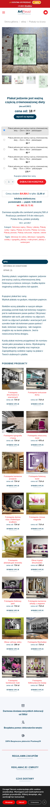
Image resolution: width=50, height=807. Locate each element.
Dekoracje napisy (18, 227)
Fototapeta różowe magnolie (37, 518)
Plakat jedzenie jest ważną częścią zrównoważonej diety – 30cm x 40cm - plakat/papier (27, 148)
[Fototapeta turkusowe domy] (37, 379)
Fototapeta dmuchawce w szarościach (13, 395)
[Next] (43, 50)
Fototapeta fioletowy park (12, 602)
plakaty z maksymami (29, 240)
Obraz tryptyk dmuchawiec (37, 561)
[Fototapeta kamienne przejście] (13, 463)
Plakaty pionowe (10, 233)
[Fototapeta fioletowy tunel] (37, 463)
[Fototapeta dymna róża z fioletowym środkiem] (13, 503)
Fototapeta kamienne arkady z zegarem (37, 602)
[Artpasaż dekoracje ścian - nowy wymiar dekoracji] (24, 12)
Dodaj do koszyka (31, 182)
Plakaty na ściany (37, 22)
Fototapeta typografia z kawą (13, 437)
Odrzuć (21, 802)
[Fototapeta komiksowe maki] (13, 667)
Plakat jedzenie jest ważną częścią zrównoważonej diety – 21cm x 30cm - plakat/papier (27, 139)
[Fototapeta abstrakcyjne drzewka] (13, 547)
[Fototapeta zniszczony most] (37, 422)
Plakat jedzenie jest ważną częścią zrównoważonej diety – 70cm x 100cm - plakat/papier (27, 167)
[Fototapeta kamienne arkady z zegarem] (37, 587)
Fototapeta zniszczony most (37, 437)
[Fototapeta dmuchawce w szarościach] (13, 379)
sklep (23, 22)
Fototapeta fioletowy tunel (37, 477)
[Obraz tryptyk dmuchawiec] (37, 547)
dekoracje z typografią (36, 237)
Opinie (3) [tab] (7, 270)
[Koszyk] (45, 12)
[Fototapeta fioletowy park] (13, 587)
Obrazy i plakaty (32, 227)
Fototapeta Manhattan (37, 642)
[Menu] (3, 12)
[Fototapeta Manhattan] (37, 628)
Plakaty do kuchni (23, 230)
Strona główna (11, 22)
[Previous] (6, 50)
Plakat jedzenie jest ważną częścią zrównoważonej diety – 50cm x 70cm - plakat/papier (27, 158)
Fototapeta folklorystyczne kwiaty (37, 682)
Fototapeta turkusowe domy (37, 394)
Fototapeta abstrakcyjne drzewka (13, 561)
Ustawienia (35, 802)
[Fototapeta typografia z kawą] (13, 422)
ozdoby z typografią (11, 240)
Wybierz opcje (13, 404)
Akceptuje (8, 802)
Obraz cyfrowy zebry (12, 642)
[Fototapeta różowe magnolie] (37, 503)
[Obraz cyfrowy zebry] (13, 628)
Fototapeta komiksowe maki (13, 682)
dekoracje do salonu (18, 237)
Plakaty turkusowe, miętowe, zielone (32, 233)
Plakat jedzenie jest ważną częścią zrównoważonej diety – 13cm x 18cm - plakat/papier (27, 129)
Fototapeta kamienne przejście (13, 477)
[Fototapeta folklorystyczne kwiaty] (37, 667)
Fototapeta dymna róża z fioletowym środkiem (13, 519)
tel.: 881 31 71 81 (25, 205)
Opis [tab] (5, 262)
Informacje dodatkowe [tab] (15, 266)
